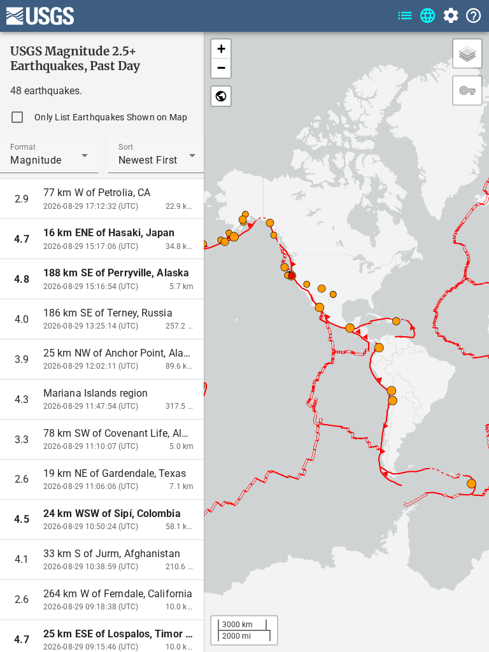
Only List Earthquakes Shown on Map (111, 117)
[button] (220, 49)
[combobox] (49, 160)
